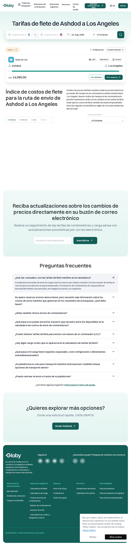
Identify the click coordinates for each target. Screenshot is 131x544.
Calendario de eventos (86, 493)
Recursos (66, 4)
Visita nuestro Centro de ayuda (79, 385)
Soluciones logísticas (54, 6)
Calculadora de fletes (38, 488)
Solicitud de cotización (16, 496)
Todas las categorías (25, 4)
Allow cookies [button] (116, 537)
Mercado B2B (12, 491)
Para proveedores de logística (112, 493)
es (114, 6)
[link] (40, 461)
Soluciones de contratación (40, 6)
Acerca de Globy (60, 488)
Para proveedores (107, 488)
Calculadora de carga (39, 493)
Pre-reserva (112, 77)
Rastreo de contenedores (40, 505)
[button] (65, 277)
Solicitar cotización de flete (94, 5)
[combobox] (19, 34)
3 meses (12, 120)
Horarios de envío (37, 510)
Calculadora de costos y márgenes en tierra (39, 516)
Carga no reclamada (15, 500)
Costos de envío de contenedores (37, 499)
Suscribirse (83, 240)
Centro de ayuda (76, 7)
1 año (34, 120)
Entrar (123, 6)
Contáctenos (58, 493)
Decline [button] (93, 537)
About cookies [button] (89, 530)
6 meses (24, 120)
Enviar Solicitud (63, 426)
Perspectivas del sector (86, 488)
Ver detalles (96, 77)
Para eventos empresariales (111, 498)
